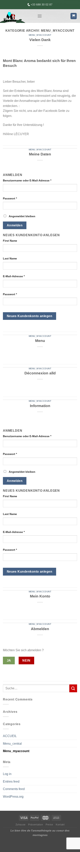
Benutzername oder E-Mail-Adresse (27, 180)
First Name (10, 240)
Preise (49, 824)
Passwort (10, 198)
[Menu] (39, 16)
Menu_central (12, 743)
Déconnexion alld (40, 373)
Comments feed (14, 789)
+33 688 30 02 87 (41, 4)
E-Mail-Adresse (14, 276)
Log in (7, 774)
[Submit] (73, 688)
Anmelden (15, 225)
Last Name (10, 258)
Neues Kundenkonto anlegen (29, 316)
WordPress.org (13, 796)
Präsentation (35, 824)
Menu (40, 341)
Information (40, 406)
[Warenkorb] (73, 16)
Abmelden (40, 629)
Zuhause (21, 824)
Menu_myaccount (40, 35)
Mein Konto (40, 596)
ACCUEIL (10, 736)
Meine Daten (40, 154)
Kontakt (60, 824)
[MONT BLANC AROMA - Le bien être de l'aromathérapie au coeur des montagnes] (17, 16)
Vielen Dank (40, 40)
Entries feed (11, 781)
